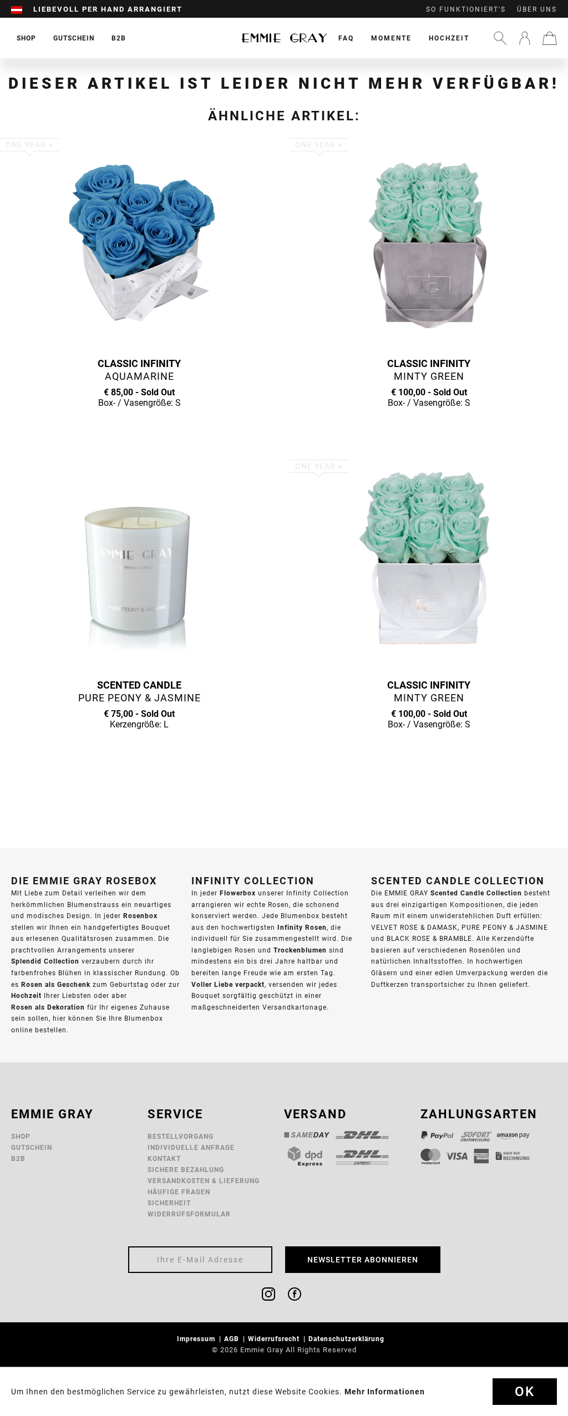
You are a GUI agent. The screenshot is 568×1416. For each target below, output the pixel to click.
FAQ (346, 38)
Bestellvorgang (181, 1136)
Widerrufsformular (189, 1214)
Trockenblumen (300, 950)
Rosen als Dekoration (48, 1007)
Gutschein (31, 1147)
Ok (525, 1391)
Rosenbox (140, 915)
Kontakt (164, 1158)
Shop (21, 1136)
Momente (391, 38)
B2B (18, 1158)
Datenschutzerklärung (347, 1338)
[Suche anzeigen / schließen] (500, 38)
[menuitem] (22, 9)
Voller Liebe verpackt (228, 984)
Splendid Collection (45, 961)
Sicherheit (169, 1203)
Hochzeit (449, 38)
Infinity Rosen (302, 927)
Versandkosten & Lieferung (204, 1180)
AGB (232, 1338)
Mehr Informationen (384, 1392)
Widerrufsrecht (275, 1338)
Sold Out (139, 424)
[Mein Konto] (524, 38)
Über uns (537, 9)
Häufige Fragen (179, 1192)
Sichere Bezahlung (186, 1169)
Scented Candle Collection (476, 893)
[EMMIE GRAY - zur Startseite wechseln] (284, 38)
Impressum (197, 1338)
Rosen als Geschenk (55, 984)
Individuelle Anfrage (191, 1147)
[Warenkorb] (549, 38)
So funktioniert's (466, 9)
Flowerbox (238, 893)
